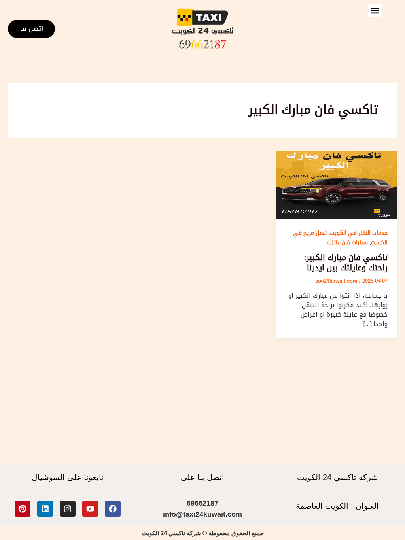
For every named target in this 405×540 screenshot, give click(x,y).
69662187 (202, 503)
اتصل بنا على (202, 476)
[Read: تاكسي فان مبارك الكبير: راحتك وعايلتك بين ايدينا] (336, 184)
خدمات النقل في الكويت (359, 233)
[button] (374, 10)
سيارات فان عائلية (347, 242)
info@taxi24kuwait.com (202, 514)
